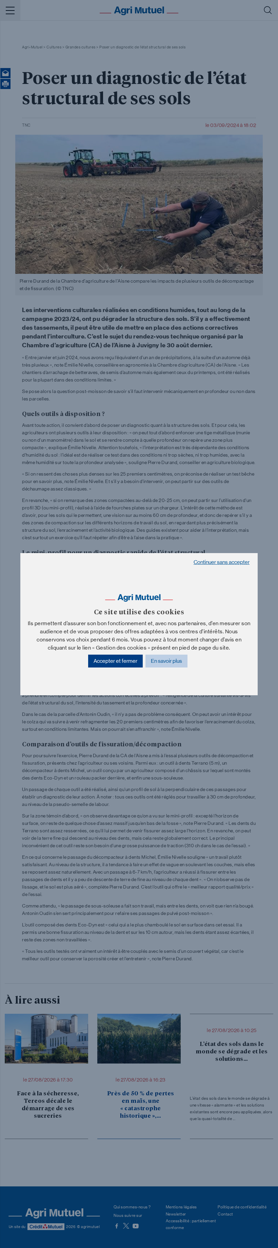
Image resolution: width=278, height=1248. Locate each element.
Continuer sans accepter (222, 562)
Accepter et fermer (115, 661)
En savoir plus (166, 661)
